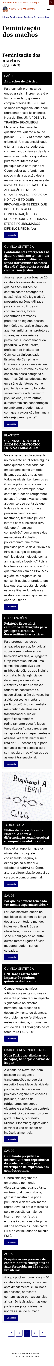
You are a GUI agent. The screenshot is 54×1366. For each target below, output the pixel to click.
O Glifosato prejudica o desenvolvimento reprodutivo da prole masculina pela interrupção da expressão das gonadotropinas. (26, 1163)
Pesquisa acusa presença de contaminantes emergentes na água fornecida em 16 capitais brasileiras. (26, 1264)
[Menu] (48, 8)
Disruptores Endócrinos (25, 1050)
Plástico (11, 435)
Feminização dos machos (36, 17)
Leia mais (11, 235)
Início (5, 17)
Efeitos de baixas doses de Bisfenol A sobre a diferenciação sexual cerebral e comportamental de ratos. (26, 835)
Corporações (15, 618)
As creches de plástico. (21, 81)
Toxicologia (14, 825)
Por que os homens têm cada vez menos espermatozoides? (26, 903)
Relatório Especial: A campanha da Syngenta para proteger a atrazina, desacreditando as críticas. (25, 628)
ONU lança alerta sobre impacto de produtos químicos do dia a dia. (21, 977)
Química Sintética (19, 246)
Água (8, 1254)
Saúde (9, 76)
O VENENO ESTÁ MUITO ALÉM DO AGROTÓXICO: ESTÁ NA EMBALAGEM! (22, 444)
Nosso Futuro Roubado (22, 9)
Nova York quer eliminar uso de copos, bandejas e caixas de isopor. (27, 1059)
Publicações (16, 17)
